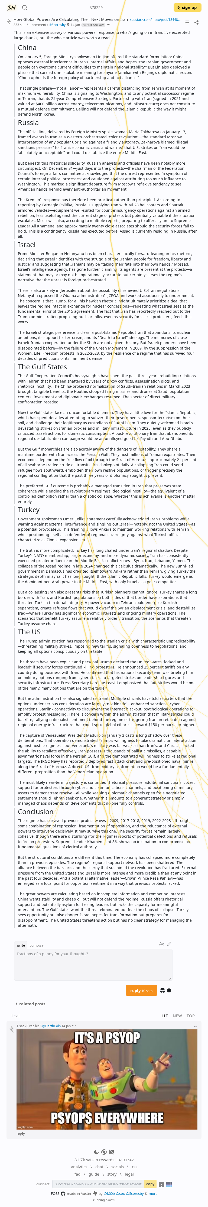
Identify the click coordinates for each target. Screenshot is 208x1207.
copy (150, 1184)
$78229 (96, 7)
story (112, 1174)
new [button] (177, 1015)
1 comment (37, 24)
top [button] (191, 1015)
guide (94, 1174)
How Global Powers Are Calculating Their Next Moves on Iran (71, 19)
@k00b (109, 1193)
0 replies (33, 1026)
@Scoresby (135, 1193)
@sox (120, 1193)
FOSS (55, 1193)
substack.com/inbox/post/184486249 (156, 19)
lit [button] (164, 1015)
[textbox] (105, 479)
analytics (79, 1166)
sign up (189, 7)
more (153, 1193)
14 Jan (75, 24)
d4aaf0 (110, 1200)
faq (77, 1174)
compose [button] (37, 945)
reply (141, 990)
